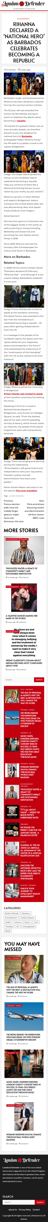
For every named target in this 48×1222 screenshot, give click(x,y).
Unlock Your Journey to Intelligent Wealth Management (30, 892)
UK (30, 733)
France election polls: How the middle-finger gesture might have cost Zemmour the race (14, 511)
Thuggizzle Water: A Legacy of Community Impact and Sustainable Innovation (21, 571)
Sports (27, 922)
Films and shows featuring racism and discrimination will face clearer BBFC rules (34, 509)
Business (23, 885)
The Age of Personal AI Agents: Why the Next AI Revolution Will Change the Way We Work (30, 697)
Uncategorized (29, 926)
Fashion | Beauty (27, 918)
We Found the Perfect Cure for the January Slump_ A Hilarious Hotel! (30, 831)
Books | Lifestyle (12, 913)
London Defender (16, 496)
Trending (24, 539)
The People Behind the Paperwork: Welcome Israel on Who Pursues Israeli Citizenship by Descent (30, 719)
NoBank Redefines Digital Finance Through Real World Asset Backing (29, 772)
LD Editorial (11, 70)
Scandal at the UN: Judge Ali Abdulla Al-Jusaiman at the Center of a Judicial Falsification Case (30, 850)
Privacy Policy (25, 1209)
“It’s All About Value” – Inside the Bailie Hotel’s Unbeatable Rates (30, 813)
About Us (13, 1209)
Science (17, 922)
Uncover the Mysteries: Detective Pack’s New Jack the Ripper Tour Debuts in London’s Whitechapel (30, 872)
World (32, 710)
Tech (22, 689)
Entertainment (23, 19)
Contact (36, 1209)
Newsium (36, 1215)
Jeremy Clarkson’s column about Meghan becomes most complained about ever (24, 663)
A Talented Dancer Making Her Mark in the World (22, 617)
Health (8, 922)
